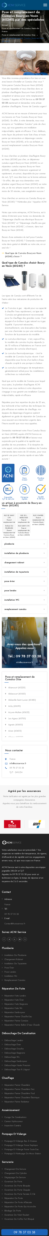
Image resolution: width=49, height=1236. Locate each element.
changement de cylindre (15, 1173)
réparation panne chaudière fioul (19, 1093)
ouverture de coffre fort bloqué (19, 1219)
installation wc (10, 976)
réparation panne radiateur (16, 1101)
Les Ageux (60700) (17, 718)
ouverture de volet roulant (16, 1214)
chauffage (8, 1078)
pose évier (9, 581)
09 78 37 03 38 (24, 1232)
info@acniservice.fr (24, 662)
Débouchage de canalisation (19, 1033)
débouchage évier (12, 1044)
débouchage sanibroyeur (15, 1061)
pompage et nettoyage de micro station (22, 1153)
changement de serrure (15, 1169)
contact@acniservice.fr (14, 923)
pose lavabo (10, 590)
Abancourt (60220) (17, 687)
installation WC (11, 599)
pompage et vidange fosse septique (21, 1145)
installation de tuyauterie (16, 571)
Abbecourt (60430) (17, 693)
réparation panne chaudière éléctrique (21, 1097)
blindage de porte (12, 1210)
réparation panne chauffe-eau (18, 1016)
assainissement (10, 1110)
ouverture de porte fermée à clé (19, 1194)
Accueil (5, 25)
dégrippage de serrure (15, 1177)
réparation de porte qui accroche (20, 1206)
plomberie (9, 543)
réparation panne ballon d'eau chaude (22, 1024)
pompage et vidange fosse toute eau (21, 1149)
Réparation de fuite (13, 988)
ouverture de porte (13, 1181)
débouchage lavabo (13, 1040)
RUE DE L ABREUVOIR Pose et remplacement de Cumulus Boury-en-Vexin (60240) (24, 518)
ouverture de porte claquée (17, 1189)
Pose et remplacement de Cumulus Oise (18, 35)
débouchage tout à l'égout (17, 1069)
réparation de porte (13, 1198)
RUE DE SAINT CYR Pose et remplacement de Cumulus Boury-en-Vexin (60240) (9, 518)
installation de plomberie (16, 553)
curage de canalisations (15, 1117)
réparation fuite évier (14, 999)
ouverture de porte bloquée (17, 1185)
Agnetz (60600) (15, 724)
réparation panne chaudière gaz (19, 1089)
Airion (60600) (15, 730)
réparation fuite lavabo (15, 995)
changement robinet (14, 562)
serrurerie (7, 1162)
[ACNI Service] (13, 5)
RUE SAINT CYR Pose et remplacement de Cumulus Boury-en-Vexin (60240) (24, 529)
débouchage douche (14, 1048)
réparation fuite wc (13, 1008)
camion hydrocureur (13, 1121)
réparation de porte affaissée (18, 1202)
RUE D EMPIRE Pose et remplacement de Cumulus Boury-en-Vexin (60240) (38, 518)
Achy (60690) (14, 706)
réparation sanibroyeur (14, 1012)
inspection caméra (12, 1125)
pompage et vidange (14, 1134)
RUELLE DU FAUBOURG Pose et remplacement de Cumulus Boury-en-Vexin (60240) (9, 529)
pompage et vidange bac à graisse (20, 1141)
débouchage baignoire (14, 1052)
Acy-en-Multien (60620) (19, 712)
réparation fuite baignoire (16, 1004)
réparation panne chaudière (17, 1085)
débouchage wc (12, 1057)
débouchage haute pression (17, 1065)
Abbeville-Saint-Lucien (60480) (22, 699)
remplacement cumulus (15, 609)
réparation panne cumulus (16, 1020)
